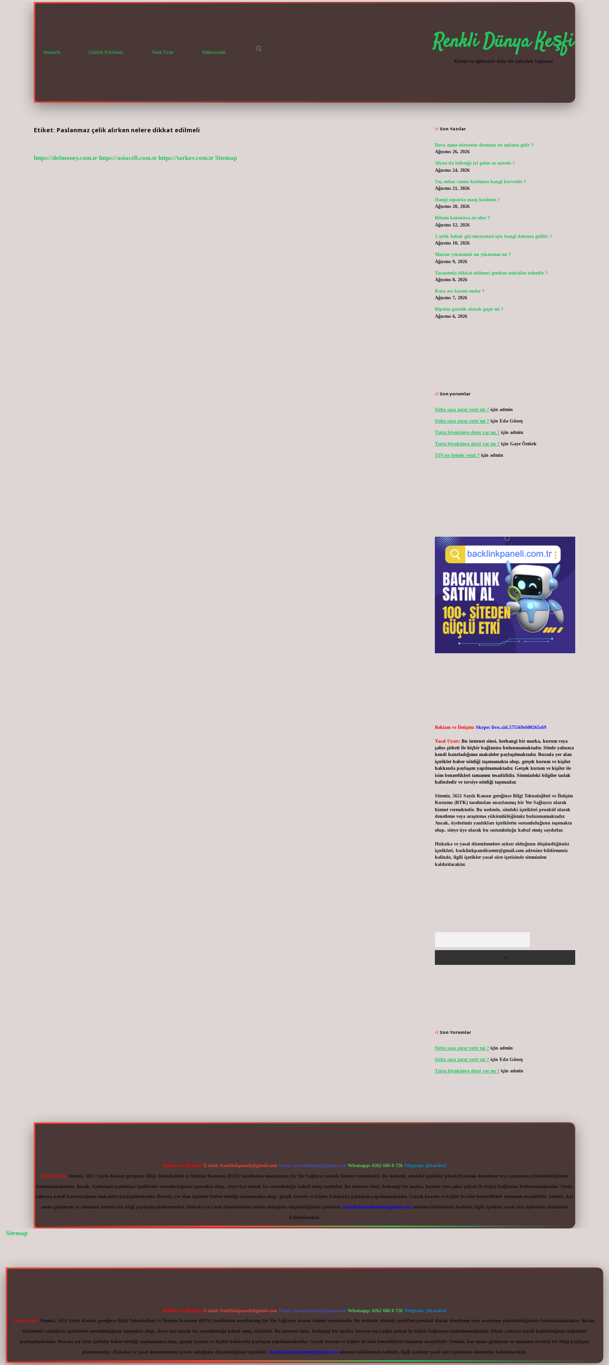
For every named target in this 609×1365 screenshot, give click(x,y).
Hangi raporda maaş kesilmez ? (467, 199)
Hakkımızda (213, 52)
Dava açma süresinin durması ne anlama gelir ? (484, 144)
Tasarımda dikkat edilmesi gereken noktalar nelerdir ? (491, 272)
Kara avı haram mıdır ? (459, 291)
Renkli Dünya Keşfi (503, 42)
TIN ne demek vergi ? (457, 455)
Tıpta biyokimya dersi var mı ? (467, 432)
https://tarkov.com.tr (186, 158)
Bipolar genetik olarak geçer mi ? (469, 309)
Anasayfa (51, 52)
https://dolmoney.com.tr (66, 158)
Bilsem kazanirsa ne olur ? (462, 217)
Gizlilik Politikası (105, 52)
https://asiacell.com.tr (128, 158)
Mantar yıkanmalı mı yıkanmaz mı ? (473, 254)
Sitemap (226, 158)
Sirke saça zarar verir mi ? (462, 409)
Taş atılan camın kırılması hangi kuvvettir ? (480, 181)
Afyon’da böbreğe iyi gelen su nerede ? (475, 163)
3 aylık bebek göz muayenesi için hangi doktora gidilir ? (493, 236)
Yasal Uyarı (163, 52)
